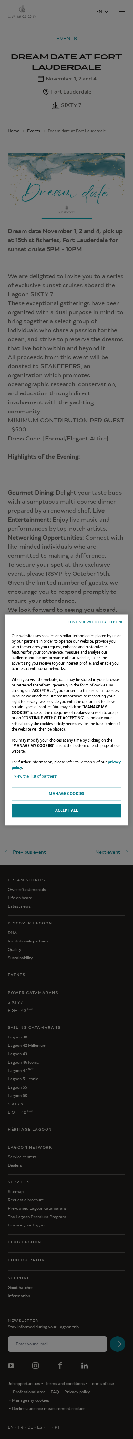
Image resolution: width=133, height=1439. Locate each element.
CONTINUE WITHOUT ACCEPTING (96, 622)
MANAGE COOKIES (66, 793)
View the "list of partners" (36, 776)
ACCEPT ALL (66, 810)
